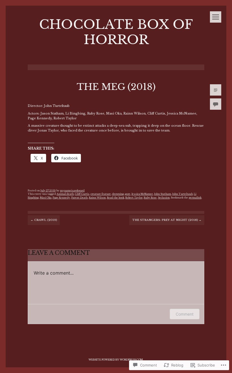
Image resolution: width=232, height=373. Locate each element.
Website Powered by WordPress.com (116, 359)
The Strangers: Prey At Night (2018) (166, 220)
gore (127, 194)
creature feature (101, 194)
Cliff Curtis (82, 194)
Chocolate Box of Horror (116, 32)
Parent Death (79, 197)
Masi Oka (45, 197)
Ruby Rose (150, 197)
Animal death (65, 194)
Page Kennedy (61, 197)
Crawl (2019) (44, 220)
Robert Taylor (134, 197)
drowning (118, 194)
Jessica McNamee (142, 194)
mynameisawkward (72, 190)
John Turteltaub (182, 194)
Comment (185, 314)
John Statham (162, 194)
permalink (195, 197)
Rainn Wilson (97, 197)
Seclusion (164, 197)
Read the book (115, 197)
